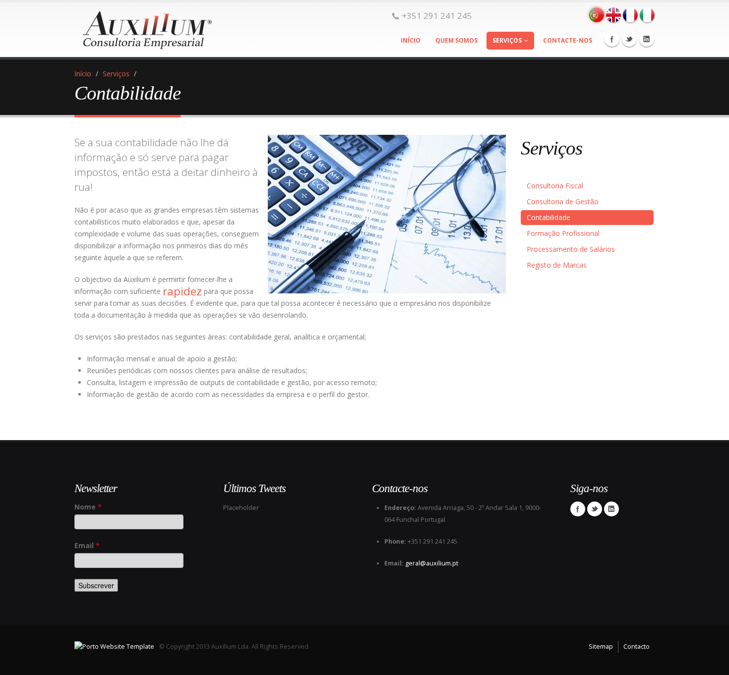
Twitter (629, 39)
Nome (88, 506)
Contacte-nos (567, 40)
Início (411, 40)
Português (596, 14)
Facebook (612, 39)
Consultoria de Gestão (563, 201)
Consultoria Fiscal (555, 185)
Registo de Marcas (557, 265)
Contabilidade (548, 217)
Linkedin (646, 39)
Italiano (647, 14)
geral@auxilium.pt (431, 563)
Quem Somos (456, 40)
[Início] (143, 27)
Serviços (507, 40)
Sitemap (601, 646)
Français (630, 14)
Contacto (636, 646)
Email (87, 545)
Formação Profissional (563, 233)
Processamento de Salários (571, 249)
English (613, 14)
